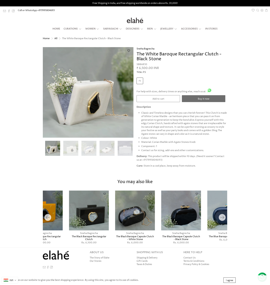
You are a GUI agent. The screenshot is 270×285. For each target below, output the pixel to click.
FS (140, 80)
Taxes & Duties (144, 264)
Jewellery (166, 28)
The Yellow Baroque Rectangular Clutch (43, 238)
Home (56, 28)
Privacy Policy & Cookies (196, 264)
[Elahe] (135, 20)
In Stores (211, 28)
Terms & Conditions (193, 261)
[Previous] (47, 217)
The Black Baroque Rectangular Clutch (89, 238)
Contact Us (189, 257)
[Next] (222, 217)
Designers (132, 28)
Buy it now (203, 98)
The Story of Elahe (99, 257)
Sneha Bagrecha (145, 48)
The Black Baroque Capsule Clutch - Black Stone (181, 238)
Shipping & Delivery (147, 257)
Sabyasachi (110, 28)
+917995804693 (46, 10)
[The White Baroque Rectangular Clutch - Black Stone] (88, 92)
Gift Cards (142, 261)
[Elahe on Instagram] (14, 11)
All (55, 38)
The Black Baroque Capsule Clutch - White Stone (135, 238)
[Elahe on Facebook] (10, 11)
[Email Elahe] (5, 11)
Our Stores (95, 261)
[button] (128, 52)
